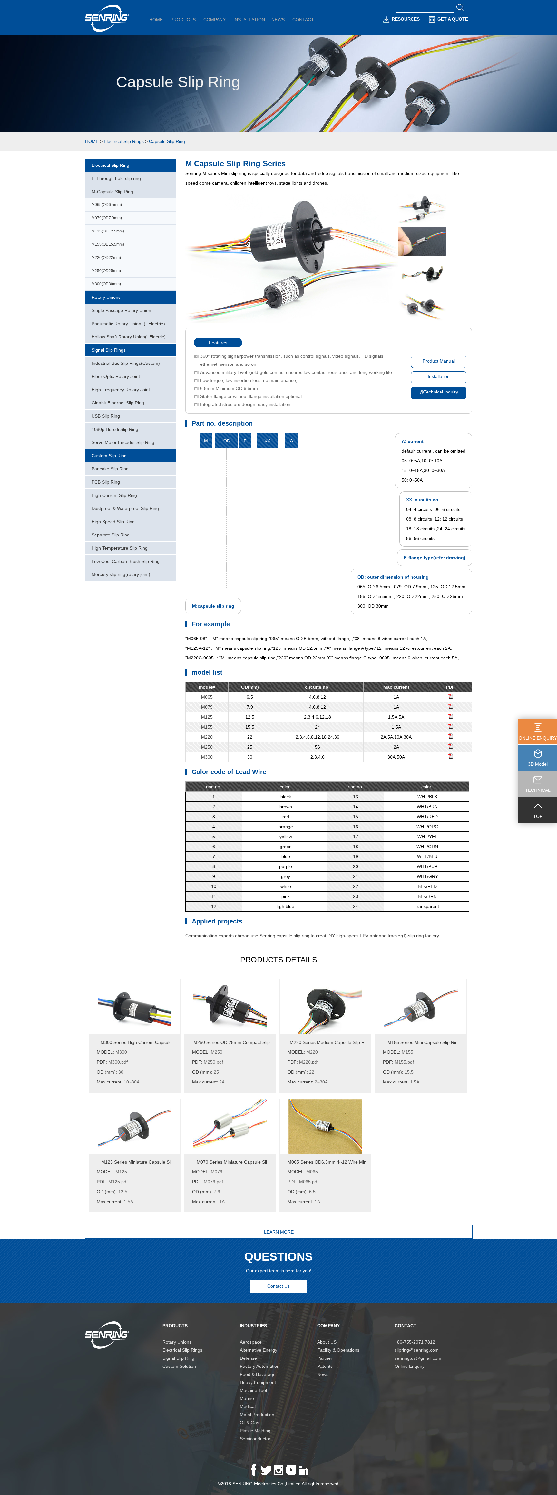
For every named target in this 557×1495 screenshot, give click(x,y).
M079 (207, 707)
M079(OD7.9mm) (107, 218)
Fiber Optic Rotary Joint (116, 376)
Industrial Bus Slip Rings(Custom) (126, 363)
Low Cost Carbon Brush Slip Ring (126, 561)
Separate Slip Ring (111, 534)
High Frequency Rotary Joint (121, 389)
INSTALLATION (249, 19)
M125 (207, 717)
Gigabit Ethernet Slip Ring (118, 402)
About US (327, 1342)
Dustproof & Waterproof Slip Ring (125, 508)
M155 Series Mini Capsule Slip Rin (422, 1042)
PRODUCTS (183, 19)
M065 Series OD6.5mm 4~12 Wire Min (327, 1162)
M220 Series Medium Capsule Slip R (327, 1042)
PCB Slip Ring (106, 482)
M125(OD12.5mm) (108, 231)
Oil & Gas (249, 1422)
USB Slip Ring (106, 416)
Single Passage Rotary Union (121, 310)
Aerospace (251, 1342)
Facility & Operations (338, 1350)
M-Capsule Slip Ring (112, 191)
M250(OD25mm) (106, 271)
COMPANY (214, 19)
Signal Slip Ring (178, 1358)
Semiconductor (255, 1438)
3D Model (538, 764)
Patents (325, 1366)
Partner (324, 1358)
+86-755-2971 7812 (415, 1342)
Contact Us (278, 1286)
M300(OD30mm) (106, 284)
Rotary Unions (106, 297)
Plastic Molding (255, 1430)
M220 (207, 737)
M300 (207, 757)
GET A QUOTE (452, 19)
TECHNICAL (538, 790)
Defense (248, 1358)
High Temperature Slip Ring (120, 548)
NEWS (278, 19)
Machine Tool (253, 1390)
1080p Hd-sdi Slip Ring (115, 429)
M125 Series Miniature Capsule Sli (136, 1162)
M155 (207, 727)
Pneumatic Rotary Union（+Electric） (130, 323)
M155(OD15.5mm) (108, 244)
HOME (156, 19)
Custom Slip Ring (109, 455)
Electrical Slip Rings (124, 141)
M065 (207, 697)
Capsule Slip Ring (167, 141)
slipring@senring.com (417, 1350)
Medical (248, 1406)
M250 (207, 747)
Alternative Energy (258, 1350)
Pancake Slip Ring (110, 468)
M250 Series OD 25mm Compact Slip (231, 1042)
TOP (537, 816)
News (322, 1374)
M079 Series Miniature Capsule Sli (232, 1162)
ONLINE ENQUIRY (538, 738)
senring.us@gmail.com (418, 1358)
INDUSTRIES (253, 1325)
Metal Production (257, 1414)
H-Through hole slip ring (116, 178)
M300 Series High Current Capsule (136, 1042)
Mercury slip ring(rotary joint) (121, 574)
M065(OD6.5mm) (107, 205)
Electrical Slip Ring (110, 165)
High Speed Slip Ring (113, 521)
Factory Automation (259, 1366)
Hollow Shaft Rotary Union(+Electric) (129, 336)
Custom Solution (179, 1366)
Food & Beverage (258, 1374)
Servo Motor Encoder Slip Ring (123, 442)
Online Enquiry (410, 1366)
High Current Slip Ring (114, 495)
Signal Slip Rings (109, 350)
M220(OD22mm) (106, 257)
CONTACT (303, 19)
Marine (247, 1398)
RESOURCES (406, 19)
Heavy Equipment (258, 1382)
